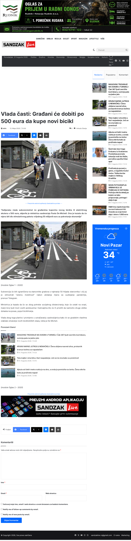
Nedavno (98, 75)
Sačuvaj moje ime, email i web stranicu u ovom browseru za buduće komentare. (35, 504)
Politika (33, 57)
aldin (4, 128)
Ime (3, 482)
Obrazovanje (72, 57)
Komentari (123, 75)
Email (4, 493)
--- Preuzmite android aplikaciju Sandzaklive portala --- (43, 203)
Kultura (104, 57)
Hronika (51, 57)
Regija (58, 39)
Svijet (66, 39)
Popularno (110, 75)
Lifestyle (94, 39)
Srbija (50, 39)
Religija (82, 57)
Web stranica (51, 493)
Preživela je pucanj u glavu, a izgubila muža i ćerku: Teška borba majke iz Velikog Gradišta (118, 173)
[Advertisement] (44, 88)
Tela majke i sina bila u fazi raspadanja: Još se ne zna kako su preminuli (48, 358)
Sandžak (40, 39)
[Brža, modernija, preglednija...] (44, 406)
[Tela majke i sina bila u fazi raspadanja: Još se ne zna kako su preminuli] (8, 361)
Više (102, 39)
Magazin (83, 39)
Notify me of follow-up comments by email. (21, 509)
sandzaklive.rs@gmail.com (101, 535)
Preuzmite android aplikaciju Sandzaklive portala (44, 394)
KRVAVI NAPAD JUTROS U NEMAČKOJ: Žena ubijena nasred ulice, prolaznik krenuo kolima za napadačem (119, 106)
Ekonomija (60, 57)
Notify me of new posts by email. (16, 514)
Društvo (42, 57)
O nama (117, 535)
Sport (74, 39)
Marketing (125, 535)
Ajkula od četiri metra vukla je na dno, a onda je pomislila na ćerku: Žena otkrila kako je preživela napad (118, 137)
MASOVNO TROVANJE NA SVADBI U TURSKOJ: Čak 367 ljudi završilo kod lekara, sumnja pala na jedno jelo (118, 89)
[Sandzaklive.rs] (18, 44)
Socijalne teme (93, 57)
